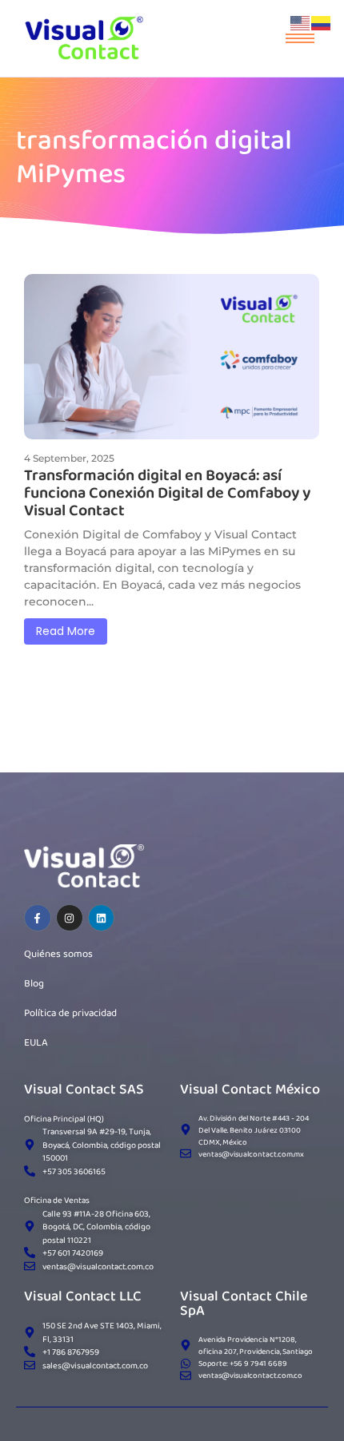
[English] (300, 22)
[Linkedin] (101, 917)
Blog (34, 982)
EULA (36, 1042)
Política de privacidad (70, 1012)
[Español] (321, 22)
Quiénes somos (58, 953)
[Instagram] (69, 917)
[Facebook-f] (37, 917)
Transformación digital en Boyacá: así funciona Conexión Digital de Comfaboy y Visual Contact (167, 492)
